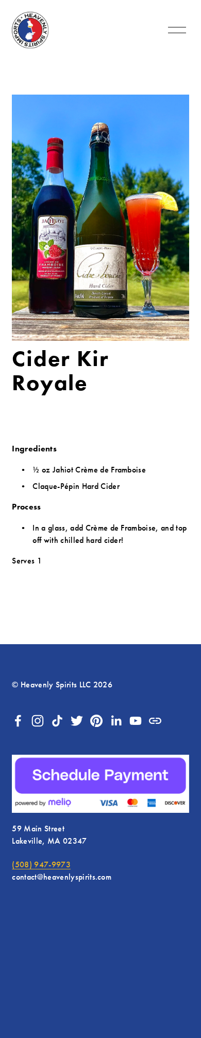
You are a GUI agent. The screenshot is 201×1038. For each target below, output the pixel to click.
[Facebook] (18, 721)
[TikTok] (57, 721)
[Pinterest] (96, 721)
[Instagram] (37, 721)
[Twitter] (77, 721)
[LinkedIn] (116, 721)
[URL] (155, 721)
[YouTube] (135, 721)
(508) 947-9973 (41, 864)
